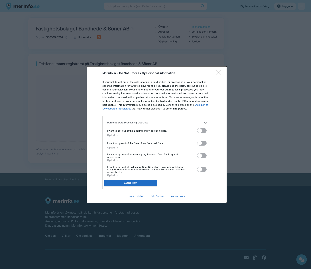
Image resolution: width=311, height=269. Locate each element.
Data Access (157, 195)
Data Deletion (136, 195)
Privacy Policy (177, 195)
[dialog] (157, 134)
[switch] (202, 130)
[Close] (219, 73)
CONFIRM (130, 183)
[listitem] (157, 123)
